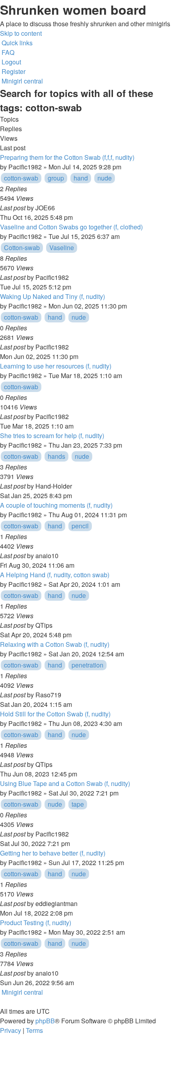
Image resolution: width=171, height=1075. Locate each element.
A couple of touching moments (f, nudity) (56, 505)
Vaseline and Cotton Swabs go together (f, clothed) (71, 226)
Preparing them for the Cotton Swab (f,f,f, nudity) (67, 157)
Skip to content (21, 33)
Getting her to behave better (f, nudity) (52, 853)
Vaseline (61, 247)
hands (56, 456)
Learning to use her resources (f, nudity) (55, 366)
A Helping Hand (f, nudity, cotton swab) (54, 574)
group (56, 177)
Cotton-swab (22, 247)
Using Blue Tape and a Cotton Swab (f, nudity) (65, 783)
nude (104, 177)
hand (81, 177)
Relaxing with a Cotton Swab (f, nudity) (54, 644)
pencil (80, 525)
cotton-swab (21, 177)
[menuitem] (7, 52)
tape (78, 804)
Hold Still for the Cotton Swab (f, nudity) (55, 713)
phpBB (45, 1020)
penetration (87, 664)
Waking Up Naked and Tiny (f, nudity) (52, 296)
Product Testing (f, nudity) (35, 922)
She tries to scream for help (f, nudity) (52, 435)
